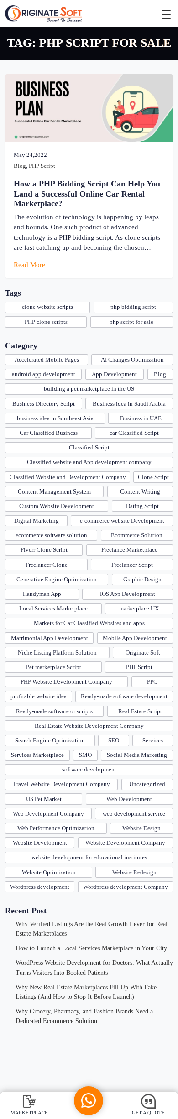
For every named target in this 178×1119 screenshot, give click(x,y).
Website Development (40, 842)
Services (152, 740)
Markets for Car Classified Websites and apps (89, 623)
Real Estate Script (140, 711)
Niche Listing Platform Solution (57, 652)
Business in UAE (141, 418)
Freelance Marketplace (129, 549)
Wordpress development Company (125, 886)
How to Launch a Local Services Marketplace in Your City (91, 948)
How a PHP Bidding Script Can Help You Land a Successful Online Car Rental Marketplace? (87, 193)
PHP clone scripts (46, 321)
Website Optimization (49, 872)
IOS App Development (127, 593)
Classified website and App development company (89, 462)
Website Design (141, 828)
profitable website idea (38, 696)
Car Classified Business (49, 432)
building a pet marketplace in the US (89, 388)
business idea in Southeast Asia (55, 418)
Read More (30, 264)
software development (89, 769)
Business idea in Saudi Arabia (129, 403)
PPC (152, 681)
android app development (43, 374)
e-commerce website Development (122, 520)
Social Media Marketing (137, 754)
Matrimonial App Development (49, 638)
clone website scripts (47, 306)
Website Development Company (125, 842)
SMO (85, 754)
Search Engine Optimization (50, 740)
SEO (113, 740)
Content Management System (54, 491)
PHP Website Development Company (66, 681)
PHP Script (42, 165)
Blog (20, 165)
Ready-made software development (124, 696)
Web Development (129, 799)
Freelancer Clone (47, 564)
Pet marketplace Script (53, 667)
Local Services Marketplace (53, 608)
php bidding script (133, 306)
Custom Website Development (56, 506)
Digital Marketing (36, 520)
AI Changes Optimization (132, 359)
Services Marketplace (37, 754)
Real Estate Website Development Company (89, 725)
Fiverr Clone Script (44, 549)
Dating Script (142, 506)
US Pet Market (44, 799)
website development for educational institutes (89, 857)
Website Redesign (134, 872)
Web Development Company (48, 813)
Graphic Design (142, 579)
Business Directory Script (43, 403)
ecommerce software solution (51, 535)
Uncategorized (147, 784)
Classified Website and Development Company (68, 477)
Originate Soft (143, 652)
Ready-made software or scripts (54, 711)
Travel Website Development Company (61, 784)
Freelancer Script (132, 564)
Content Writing (140, 491)
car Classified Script (134, 432)
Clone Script (153, 477)
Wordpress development (39, 886)
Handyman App (42, 593)
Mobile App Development (135, 638)
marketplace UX (139, 608)
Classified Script (89, 447)
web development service (134, 813)
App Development (114, 374)
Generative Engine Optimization (56, 579)
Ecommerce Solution (136, 535)
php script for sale (131, 321)
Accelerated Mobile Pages (47, 359)
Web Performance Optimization (55, 828)
